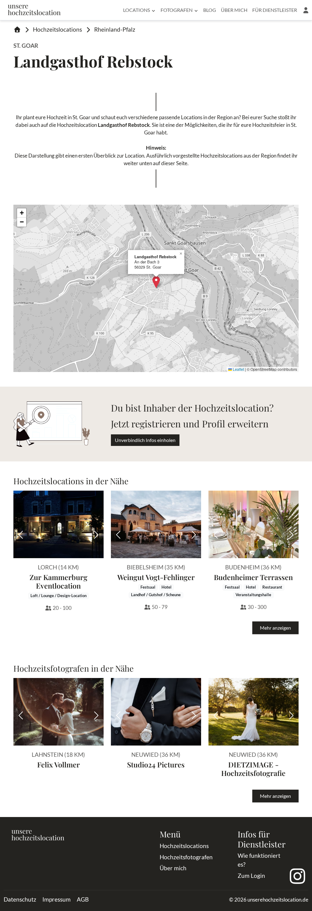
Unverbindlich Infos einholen (145, 440)
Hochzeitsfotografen (186, 857)
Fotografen (177, 10)
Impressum (56, 899)
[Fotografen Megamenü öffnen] (196, 10)
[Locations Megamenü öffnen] (153, 10)
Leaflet (238, 369)
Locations (136, 10)
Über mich (234, 10)
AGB (83, 899)
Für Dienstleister (274, 10)
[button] (306, 10)
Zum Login (251, 875)
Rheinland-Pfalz (114, 29)
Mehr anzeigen (275, 628)
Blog (209, 10)
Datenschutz (20, 899)
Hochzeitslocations (57, 29)
